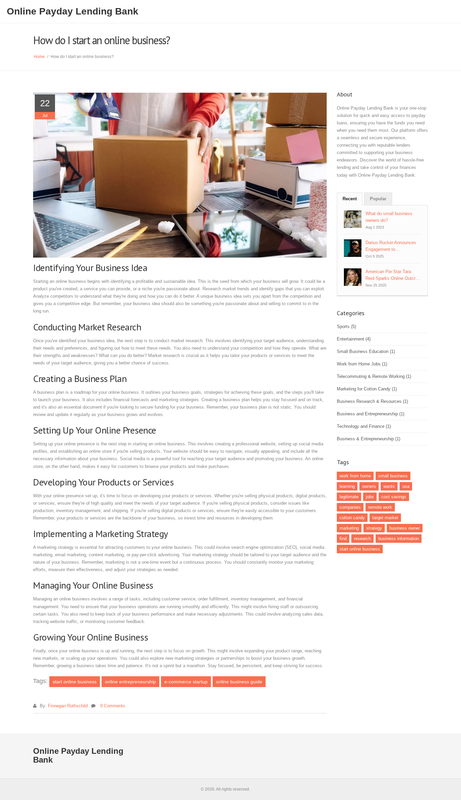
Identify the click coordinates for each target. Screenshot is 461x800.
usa (405, 486)
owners (369, 486)
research (362, 538)
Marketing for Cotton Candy (367, 388)
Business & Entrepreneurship (368, 438)
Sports (346, 326)
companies (350, 507)
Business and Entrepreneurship (370, 413)
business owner (404, 528)
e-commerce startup (186, 681)
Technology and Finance (364, 426)
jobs (370, 496)
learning (347, 486)
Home (39, 56)
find (343, 538)
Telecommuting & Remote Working (374, 376)
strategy (374, 528)
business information (398, 538)
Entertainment (354, 339)
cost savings (393, 496)
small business (393, 475)
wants (389, 486)
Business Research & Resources (372, 401)
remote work (380, 507)
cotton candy (352, 517)
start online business (75, 681)
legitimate (349, 496)
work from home (355, 475)
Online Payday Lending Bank (72, 11)
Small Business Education (366, 351)
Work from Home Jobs (362, 363)
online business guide (239, 681)
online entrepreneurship (130, 681)
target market (385, 517)
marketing (349, 528)
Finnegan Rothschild (68, 705)
